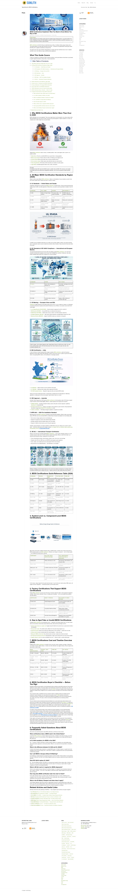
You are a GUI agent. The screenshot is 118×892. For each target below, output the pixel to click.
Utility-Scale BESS (70, 859)
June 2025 (81, 68)
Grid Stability (72, 841)
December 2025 (82, 60)
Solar (80, 42)
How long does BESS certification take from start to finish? (44, 105)
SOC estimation (64, 855)
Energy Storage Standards (66, 839)
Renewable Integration (65, 853)
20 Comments (37, 35)
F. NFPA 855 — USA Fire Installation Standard (42, 77)
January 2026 (81, 59)
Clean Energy (69, 836)
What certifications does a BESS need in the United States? (44, 93)
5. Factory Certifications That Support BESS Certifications (41, 84)
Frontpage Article (82, 33)
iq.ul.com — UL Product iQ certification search (47, 803)
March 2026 (81, 58)
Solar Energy (69, 855)
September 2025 (82, 64)
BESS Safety (69, 832)
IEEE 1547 (67, 843)
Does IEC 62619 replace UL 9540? (40, 101)
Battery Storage (64, 831)
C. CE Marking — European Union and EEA (41, 71)
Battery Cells (81, 25)
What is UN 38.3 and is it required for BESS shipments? (44, 103)
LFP (71, 843)
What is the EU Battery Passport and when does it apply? (44, 107)
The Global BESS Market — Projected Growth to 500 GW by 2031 (51, 801)
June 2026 (81, 54)
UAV (80, 44)
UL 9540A (72, 857)
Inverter (80, 37)
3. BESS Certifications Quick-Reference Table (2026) (40, 81)
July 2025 (81, 67)
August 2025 (81, 66)
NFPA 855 (67, 846)
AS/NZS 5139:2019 (34, 403)
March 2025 (81, 72)
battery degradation (71, 822)
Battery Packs (81, 26)
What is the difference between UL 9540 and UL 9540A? (44, 97)
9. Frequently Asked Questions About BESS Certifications (41, 91)
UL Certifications (64, 859)
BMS (80, 28)
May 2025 (81, 70)
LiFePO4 (68, 845)
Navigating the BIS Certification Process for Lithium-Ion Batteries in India (48, 796)
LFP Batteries (64, 845)
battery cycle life (64, 822)
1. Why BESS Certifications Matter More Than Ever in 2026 (41, 63)
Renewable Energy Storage (66, 852)
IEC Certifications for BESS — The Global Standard (47, 793)
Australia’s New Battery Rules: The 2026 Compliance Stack (50, 798)
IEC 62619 (32, 284)
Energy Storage (66, 838)
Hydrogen (81, 34)
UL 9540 (68, 857)
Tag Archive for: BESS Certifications (29, 7)
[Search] (95, 2)
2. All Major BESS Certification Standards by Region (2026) (41, 65)
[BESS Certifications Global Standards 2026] (51, 22)
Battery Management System (66, 829)
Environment (81, 32)
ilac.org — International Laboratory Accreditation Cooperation (51, 805)
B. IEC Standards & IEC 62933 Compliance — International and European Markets (48, 69)
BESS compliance (73, 831)
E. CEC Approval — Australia (39, 75)
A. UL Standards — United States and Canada (42, 67)
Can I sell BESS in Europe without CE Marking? (42, 99)
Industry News (81, 36)
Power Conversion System (71, 848)
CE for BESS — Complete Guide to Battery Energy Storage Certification (49, 795)
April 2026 (81, 57)
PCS (80, 40)
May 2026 (81, 55)
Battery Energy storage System (66, 825)
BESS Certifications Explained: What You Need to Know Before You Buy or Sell (51, 32)
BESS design (64, 832)
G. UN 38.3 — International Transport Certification (42, 79)
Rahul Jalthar (55, 35)
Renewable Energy (82, 41)
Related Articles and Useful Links (37, 110)
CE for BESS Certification (38, 713)
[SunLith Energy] (29, 2)
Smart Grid (71, 853)
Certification (42, 35)
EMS (62, 838)
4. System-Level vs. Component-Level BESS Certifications (41, 83)
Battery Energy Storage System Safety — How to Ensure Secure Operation (49, 800)
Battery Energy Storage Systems (67, 827)
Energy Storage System (47, 35)
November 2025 (82, 62)
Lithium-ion (63, 846)
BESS (68, 831)
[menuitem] (79, 2)
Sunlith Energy (64, 857)
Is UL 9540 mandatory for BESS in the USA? (42, 95)
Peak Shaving (64, 848)
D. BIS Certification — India (39, 73)
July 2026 (81, 53)
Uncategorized (81, 45)
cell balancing (64, 836)
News (80, 38)
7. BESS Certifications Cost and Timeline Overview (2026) (41, 88)
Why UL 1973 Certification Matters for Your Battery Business (48, 791)
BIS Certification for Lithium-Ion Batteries (49, 714)
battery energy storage (65, 824)
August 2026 (81, 51)
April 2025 (81, 71)
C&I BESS (63, 834)
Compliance (74, 836)
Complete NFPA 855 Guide (44, 428)
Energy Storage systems (65, 841)
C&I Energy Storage (69, 834)
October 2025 (81, 63)
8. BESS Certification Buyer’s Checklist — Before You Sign (41, 90)
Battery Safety (74, 829)
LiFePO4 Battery (73, 845)
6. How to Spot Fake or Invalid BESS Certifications (40, 86)
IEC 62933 (63, 843)
